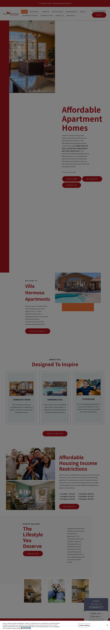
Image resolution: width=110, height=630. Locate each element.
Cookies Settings (84, 625)
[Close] (107, 625)
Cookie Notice (26, 628)
